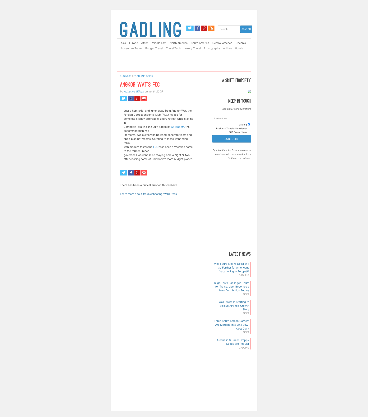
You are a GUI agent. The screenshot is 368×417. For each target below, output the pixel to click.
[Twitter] (190, 28)
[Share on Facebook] (131, 98)
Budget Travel (154, 48)
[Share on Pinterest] (137, 98)
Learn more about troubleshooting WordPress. (148, 193)
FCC (156, 146)
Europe (133, 43)
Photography (212, 48)
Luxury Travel (192, 48)
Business (125, 76)
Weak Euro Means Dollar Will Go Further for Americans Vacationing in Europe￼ (231, 267)
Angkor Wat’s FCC (140, 85)
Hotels (239, 48)
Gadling (150, 31)
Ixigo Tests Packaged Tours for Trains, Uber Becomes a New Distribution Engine (231, 286)
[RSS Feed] (211, 28)
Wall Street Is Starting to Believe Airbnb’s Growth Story (234, 305)
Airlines (227, 48)
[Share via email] (143, 98)
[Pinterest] (204, 28)
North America (179, 43)
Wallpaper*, (178, 126)
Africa (145, 43)
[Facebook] (197, 28)
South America (200, 43)
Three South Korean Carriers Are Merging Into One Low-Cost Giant (231, 324)
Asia (123, 43)
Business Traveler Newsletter (231, 128)
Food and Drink (143, 76)
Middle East (159, 43)
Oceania (241, 43)
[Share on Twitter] (123, 98)
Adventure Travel (131, 48)
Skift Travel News (238, 132)
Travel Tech (173, 48)
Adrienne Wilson (134, 91)
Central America (222, 43)
